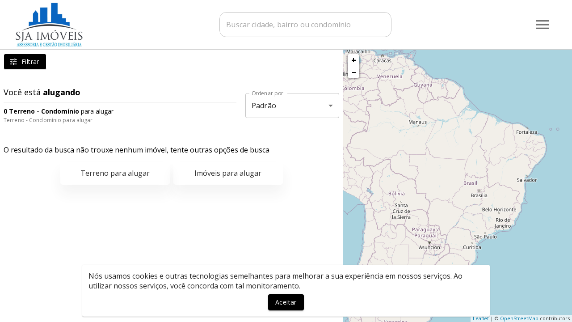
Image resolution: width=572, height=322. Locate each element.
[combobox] (305, 24)
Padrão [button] (264, 105)
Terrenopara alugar (115, 173)
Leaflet (481, 318)
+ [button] (353, 60)
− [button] (354, 72)
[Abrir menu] (542, 24)
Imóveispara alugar (227, 173)
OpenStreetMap (519, 318)
